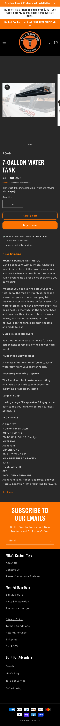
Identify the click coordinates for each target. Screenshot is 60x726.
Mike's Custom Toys (33, 720)
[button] (4, 42)
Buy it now (30, 225)
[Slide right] (37, 144)
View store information (19, 245)
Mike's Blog (12, 673)
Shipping (6, 182)
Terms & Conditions (18, 625)
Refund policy (14, 688)
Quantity (7, 197)
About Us (11, 562)
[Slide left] (23, 144)
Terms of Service (15, 680)
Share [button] (9, 492)
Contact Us (13, 569)
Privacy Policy (14, 619)
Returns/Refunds (16, 632)
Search (10, 666)
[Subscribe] (50, 541)
